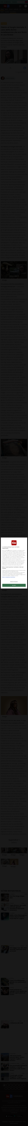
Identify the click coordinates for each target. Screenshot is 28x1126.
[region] (14, 563)
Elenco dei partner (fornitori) (8, 577)
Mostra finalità (14, 581)
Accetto (14, 585)
